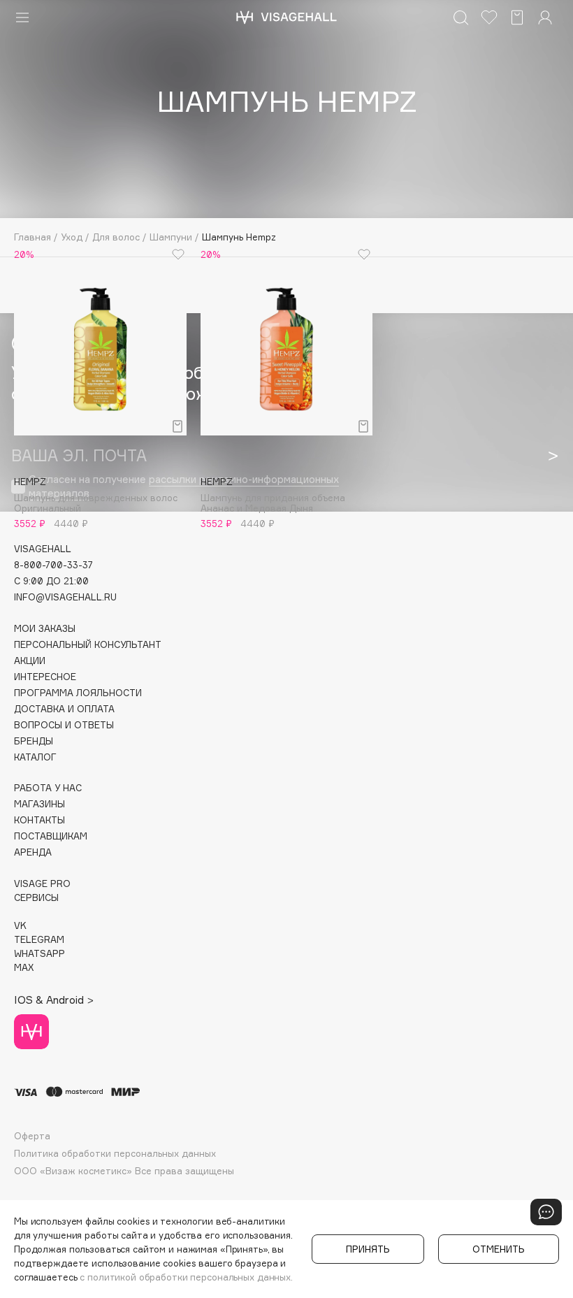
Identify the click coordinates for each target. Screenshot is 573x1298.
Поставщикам (50, 836)
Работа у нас (48, 788)
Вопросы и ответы (64, 725)
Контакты (39, 820)
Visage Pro (42, 884)
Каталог (35, 757)
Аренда (33, 852)
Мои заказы (44, 628)
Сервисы (36, 898)
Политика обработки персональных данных (115, 1153)
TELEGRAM (39, 940)
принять (368, 1249)
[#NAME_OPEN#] (546, 1212)
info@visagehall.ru (65, 597)
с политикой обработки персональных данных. (186, 1277)
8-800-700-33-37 (53, 565)
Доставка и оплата (64, 709)
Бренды (33, 741)
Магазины (39, 804)
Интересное (45, 677)
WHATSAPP (39, 954)
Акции (29, 661)
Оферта (32, 1136)
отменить (498, 1249)
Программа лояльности (78, 693)
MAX (24, 967)
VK (20, 926)
